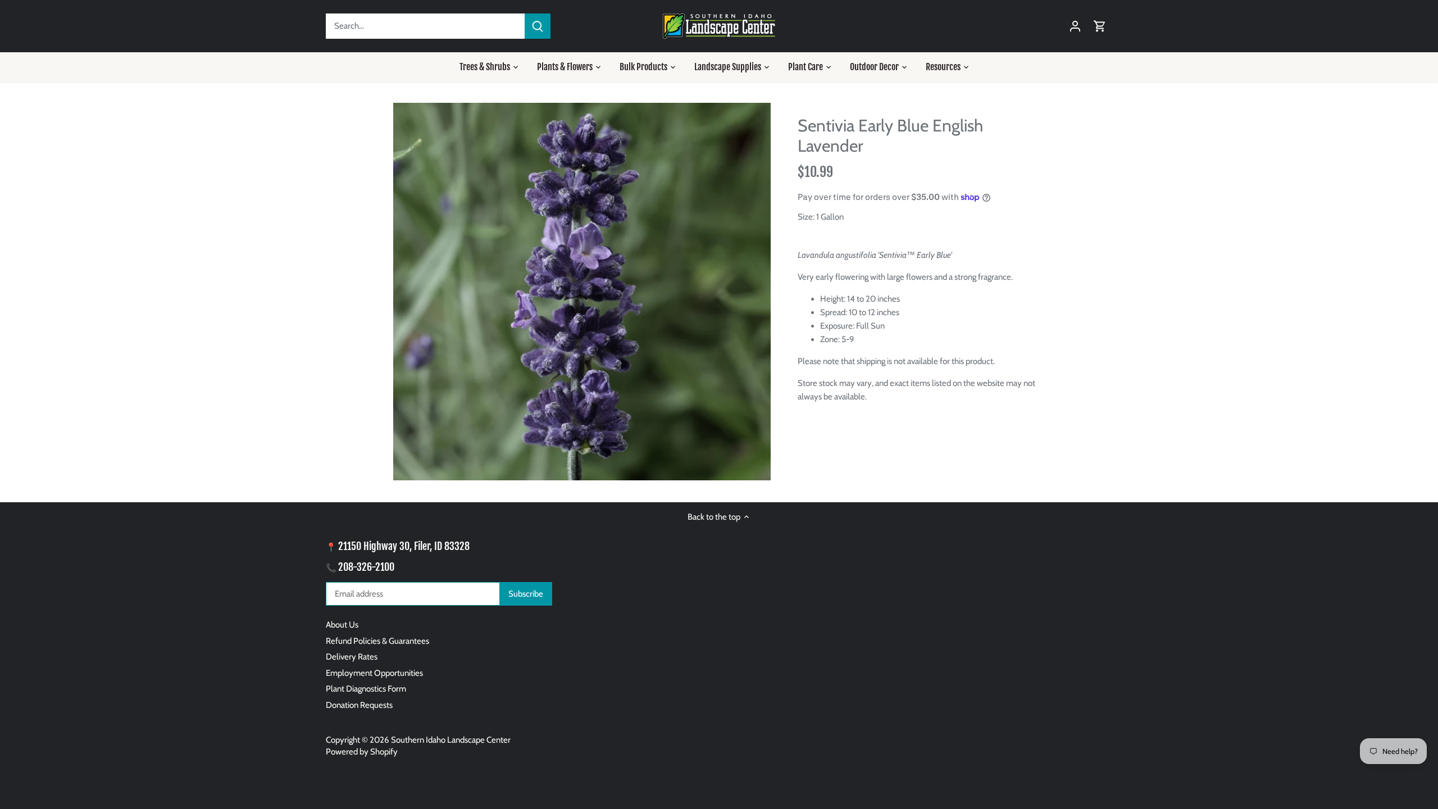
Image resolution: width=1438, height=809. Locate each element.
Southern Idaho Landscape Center (451, 740)
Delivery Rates (351, 657)
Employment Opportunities (374, 673)
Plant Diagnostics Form (366, 689)
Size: (806, 217)
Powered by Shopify (362, 752)
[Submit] (537, 26)
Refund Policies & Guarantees (377, 641)
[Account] (1075, 26)
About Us (342, 625)
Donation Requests (359, 705)
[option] (582, 291)
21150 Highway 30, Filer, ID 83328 (404, 546)
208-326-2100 (366, 567)
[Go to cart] (1100, 26)
